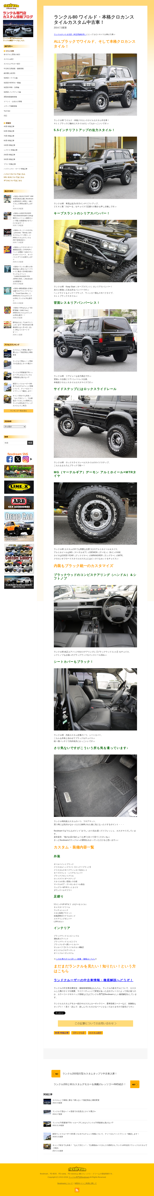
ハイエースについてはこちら (14, 174)
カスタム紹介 (9, 59)
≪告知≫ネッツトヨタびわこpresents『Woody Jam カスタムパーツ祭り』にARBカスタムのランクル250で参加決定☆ (23, 235)
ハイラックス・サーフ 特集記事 (15, 169)
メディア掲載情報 (10, 106)
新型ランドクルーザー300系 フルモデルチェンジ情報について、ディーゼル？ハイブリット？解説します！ (95, 1134)
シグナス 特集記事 (10, 150)
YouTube (7, 111)
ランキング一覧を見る (18, 411)
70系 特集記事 (9, 136)
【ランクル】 (78, 1033)
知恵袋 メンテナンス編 (12, 92)
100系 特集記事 (9, 145)
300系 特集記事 (9, 159)
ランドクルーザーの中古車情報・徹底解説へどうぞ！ (93, 980)
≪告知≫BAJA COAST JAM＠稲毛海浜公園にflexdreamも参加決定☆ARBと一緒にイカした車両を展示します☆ (23, 201)
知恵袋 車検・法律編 (11, 87)
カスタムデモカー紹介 (12, 64)
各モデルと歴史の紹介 (12, 54)
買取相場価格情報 (10, 97)
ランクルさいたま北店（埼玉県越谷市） (70, 34)
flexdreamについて (65, 1183)
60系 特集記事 (9, 131)
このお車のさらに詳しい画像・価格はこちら (75, 959)
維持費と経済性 (9, 73)
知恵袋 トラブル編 (10, 78)
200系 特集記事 (9, 155)
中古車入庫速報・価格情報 (14, 68)
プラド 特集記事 (10, 164)
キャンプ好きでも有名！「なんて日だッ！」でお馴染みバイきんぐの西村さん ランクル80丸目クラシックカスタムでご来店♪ (23, 400)
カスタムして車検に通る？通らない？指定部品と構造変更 (23, 352)
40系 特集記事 (9, 126)
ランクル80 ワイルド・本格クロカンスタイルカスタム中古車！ (94, 19)
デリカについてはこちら (13, 180)
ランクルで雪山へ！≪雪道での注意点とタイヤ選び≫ (74, 1111)
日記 (5, 115)
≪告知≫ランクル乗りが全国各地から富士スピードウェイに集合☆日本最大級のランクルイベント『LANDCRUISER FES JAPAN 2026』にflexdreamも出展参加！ (23, 274)
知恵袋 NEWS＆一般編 (12, 83)
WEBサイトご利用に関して (86, 1183)
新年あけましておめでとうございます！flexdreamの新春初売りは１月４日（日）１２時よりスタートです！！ (23, 327)
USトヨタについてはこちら (14, 177)
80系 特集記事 (9, 140)
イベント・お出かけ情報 (13, 101)
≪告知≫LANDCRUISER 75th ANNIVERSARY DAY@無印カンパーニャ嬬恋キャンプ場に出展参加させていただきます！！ (23, 218)
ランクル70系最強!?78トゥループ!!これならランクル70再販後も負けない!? (23, 374)
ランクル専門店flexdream (79, 1177)
